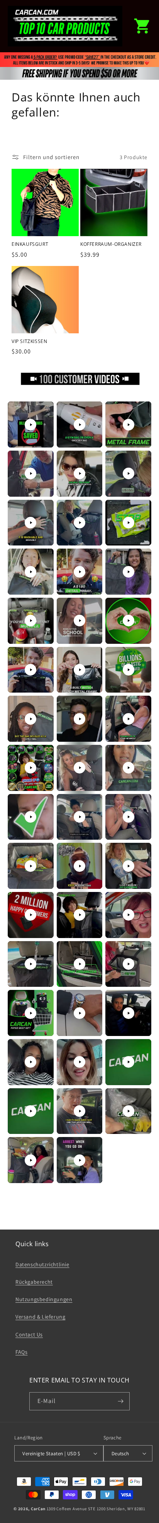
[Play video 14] (79, 620)
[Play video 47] (79, 1160)
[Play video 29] (79, 866)
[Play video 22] (30, 768)
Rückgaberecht (34, 1281)
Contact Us (29, 1334)
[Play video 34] (30, 964)
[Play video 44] (79, 1111)
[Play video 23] (79, 768)
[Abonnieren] (120, 1401)
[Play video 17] (79, 670)
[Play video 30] (128, 866)
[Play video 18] (128, 670)
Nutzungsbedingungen (43, 1299)
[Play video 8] (79, 522)
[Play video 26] (79, 817)
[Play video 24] (128, 768)
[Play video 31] (30, 915)
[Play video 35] (79, 964)
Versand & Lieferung (40, 1316)
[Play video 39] (128, 1013)
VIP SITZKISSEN (29, 341)
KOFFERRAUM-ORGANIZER (111, 244)
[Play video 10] (30, 572)
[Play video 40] (30, 1062)
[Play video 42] (128, 1062)
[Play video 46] (30, 1160)
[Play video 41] (79, 1062)
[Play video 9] (128, 522)
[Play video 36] (128, 964)
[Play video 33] (128, 915)
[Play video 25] (30, 817)
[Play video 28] (30, 866)
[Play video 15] (128, 620)
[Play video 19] (30, 719)
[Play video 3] (128, 424)
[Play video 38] (79, 1013)
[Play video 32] (79, 915)
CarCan (38, 1508)
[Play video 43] (30, 1111)
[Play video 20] (79, 719)
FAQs (21, 1351)
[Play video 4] (30, 473)
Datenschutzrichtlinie (42, 1264)
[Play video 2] (79, 424)
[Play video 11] (79, 572)
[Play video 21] (128, 719)
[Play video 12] (128, 572)
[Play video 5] (79, 473)
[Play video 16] (30, 670)
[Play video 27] (128, 817)
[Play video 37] (30, 1013)
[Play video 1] (30, 424)
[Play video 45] (128, 1111)
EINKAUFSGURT (30, 244)
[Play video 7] (30, 522)
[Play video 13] (30, 620)
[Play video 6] (128, 473)
